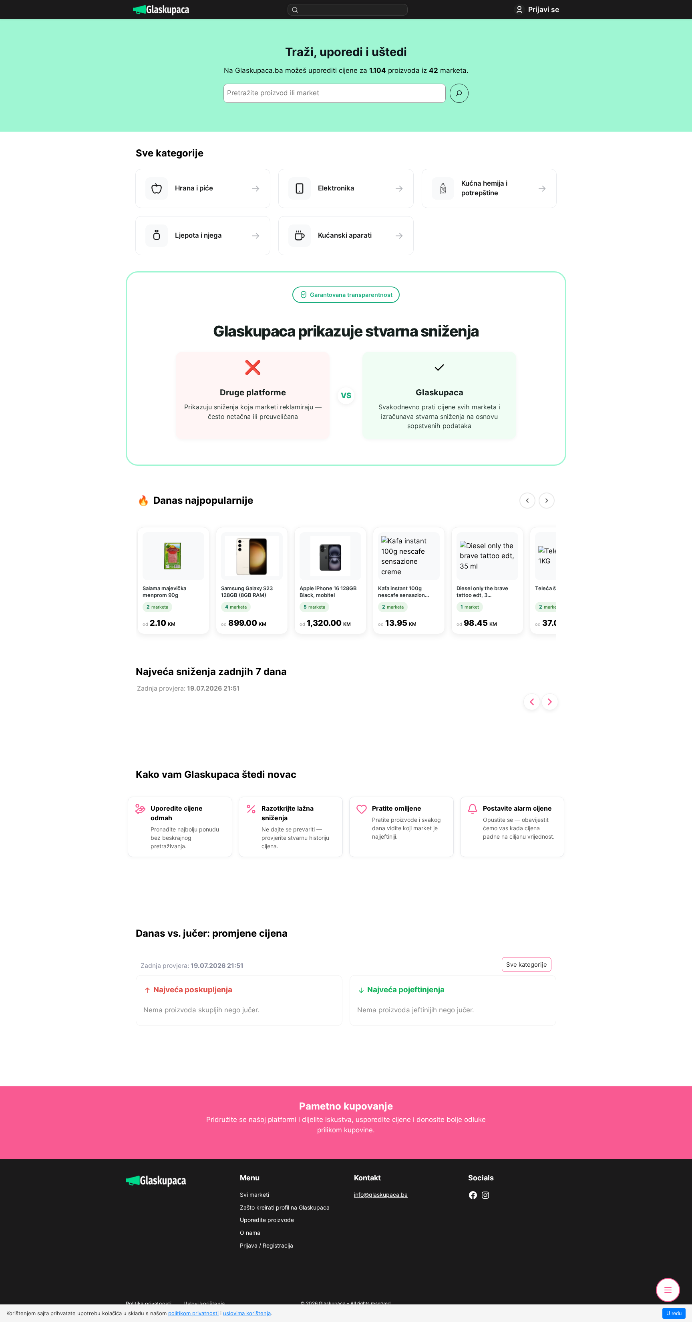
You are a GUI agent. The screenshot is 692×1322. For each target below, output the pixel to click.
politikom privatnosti (193, 1313)
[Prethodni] (527, 501)
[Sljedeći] (547, 501)
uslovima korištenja (247, 1313)
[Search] (459, 93)
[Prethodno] (531, 701)
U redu (674, 1313)
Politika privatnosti (148, 1303)
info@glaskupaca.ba (381, 1194)
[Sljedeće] (549, 701)
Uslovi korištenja (204, 1303)
